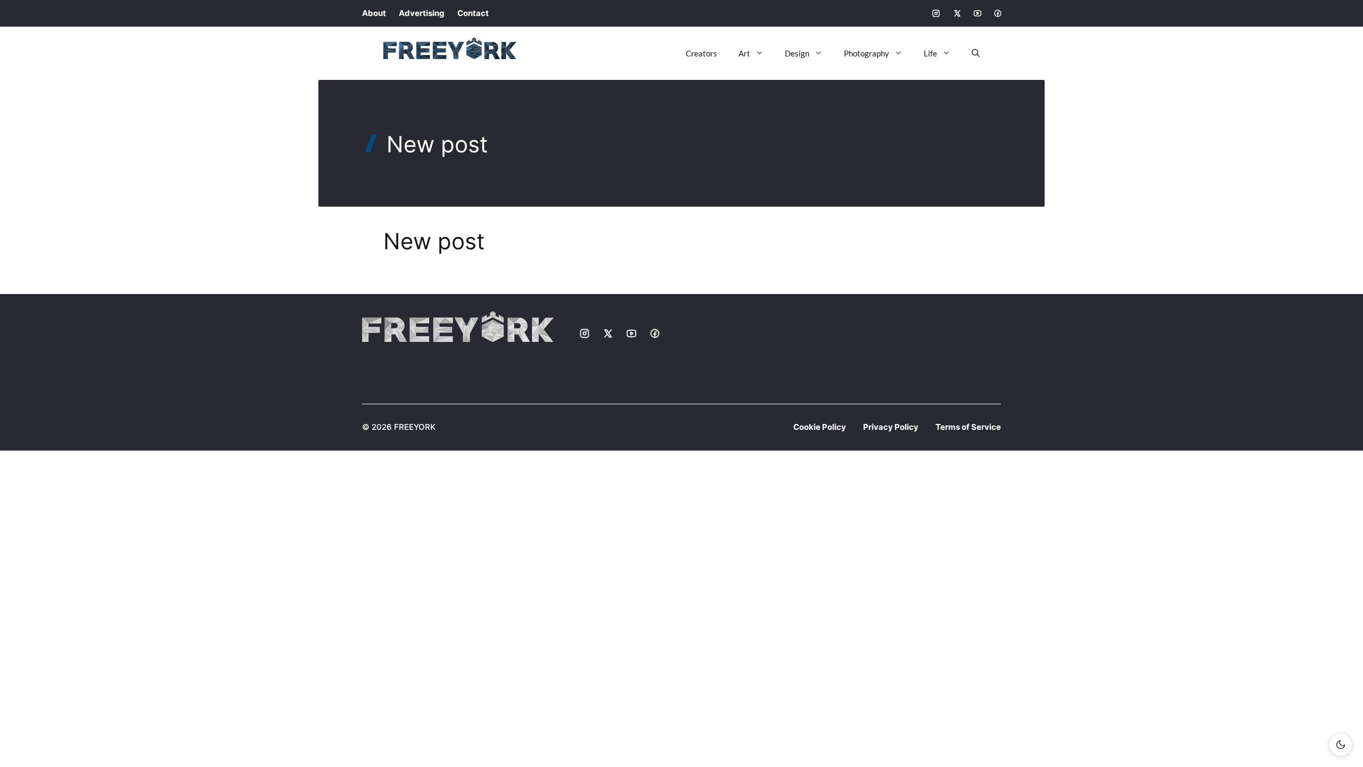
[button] (970, 53)
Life (930, 53)
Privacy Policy (890, 427)
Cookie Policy (819, 427)
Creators (701, 53)
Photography (866, 53)
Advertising (422, 13)
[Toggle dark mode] (1340, 744)
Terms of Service (968, 427)
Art (744, 53)
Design (797, 53)
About (374, 13)
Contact (473, 13)
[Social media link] (936, 13)
